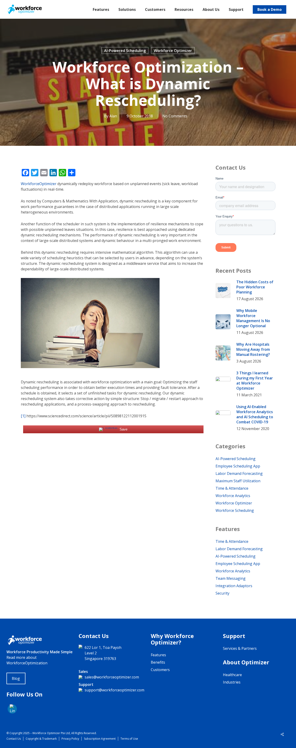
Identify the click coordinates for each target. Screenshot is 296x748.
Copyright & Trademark (41, 739)
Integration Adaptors (234, 585)
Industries (231, 682)
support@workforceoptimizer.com (114, 690)
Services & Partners (240, 648)
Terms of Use (129, 739)
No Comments (174, 116)
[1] (23, 415)
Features (158, 654)
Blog (16, 678)
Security (222, 593)
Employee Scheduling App (238, 466)
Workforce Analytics (233, 495)
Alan (113, 116)
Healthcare (232, 674)
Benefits (158, 662)
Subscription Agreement (100, 739)
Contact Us (13, 739)
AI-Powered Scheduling (125, 50)
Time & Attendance (232, 488)
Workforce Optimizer (173, 50)
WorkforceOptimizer (38, 183)
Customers (160, 669)
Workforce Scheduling (235, 510)
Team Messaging (231, 578)
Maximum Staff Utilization (238, 480)
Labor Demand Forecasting (239, 473)
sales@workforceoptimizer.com (112, 677)
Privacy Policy (70, 739)
